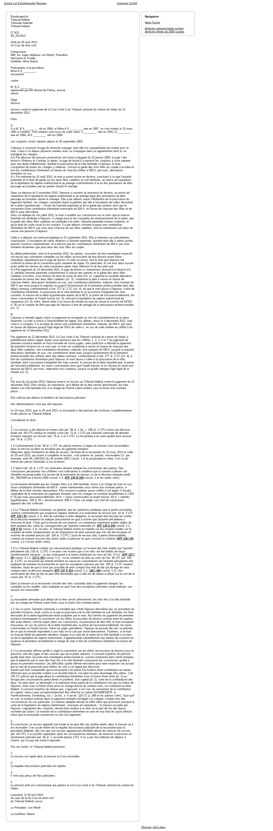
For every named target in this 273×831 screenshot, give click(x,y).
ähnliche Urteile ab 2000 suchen (164, 31)
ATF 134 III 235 (74, 477)
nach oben (158, 827)
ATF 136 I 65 (125, 538)
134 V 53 (16, 529)
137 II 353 (38, 557)
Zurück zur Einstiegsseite (19, 3)
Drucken (41, 3)
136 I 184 (95, 570)
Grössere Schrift (127, 3)
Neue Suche (152, 22)
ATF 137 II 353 (64, 570)
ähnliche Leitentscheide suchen (164, 28)
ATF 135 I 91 (19, 516)
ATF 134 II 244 (106, 525)
